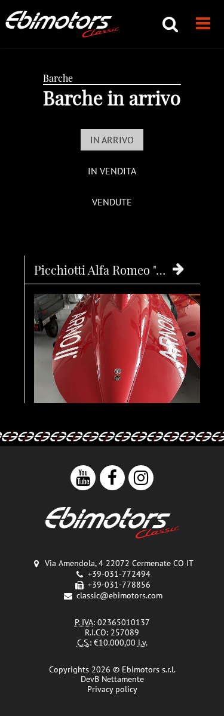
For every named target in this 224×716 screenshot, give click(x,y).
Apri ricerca (170, 24)
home (62, 24)
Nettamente (123, 679)
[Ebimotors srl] (112, 524)
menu (203, 24)
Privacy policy (112, 689)
